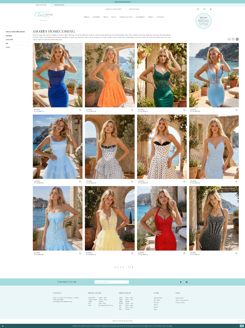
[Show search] (198, 9)
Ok (242, 326)
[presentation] (57, 75)
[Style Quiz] (204, 21)
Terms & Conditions (182, 300)
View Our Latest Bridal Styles (122, 1)
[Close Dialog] (2, 326)
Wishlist (156, 302)
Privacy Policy (180, 302)
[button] (211, 9)
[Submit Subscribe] (126, 282)
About (156, 305)
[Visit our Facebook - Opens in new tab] (181, 282)
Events (156, 307)
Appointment (158, 298)
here (170, 326)
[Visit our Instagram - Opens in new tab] (187, 282)
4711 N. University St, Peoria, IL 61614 (66, 298)
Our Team (157, 300)
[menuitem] (41, 5)
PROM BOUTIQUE (59, 5)
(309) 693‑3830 (58, 299)
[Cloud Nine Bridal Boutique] (43, 16)
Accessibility (180, 298)
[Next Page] (132, 266)
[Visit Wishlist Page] (204, 9)
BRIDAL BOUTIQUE (41, 5)
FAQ (155, 309)
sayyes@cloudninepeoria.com (62, 301)
